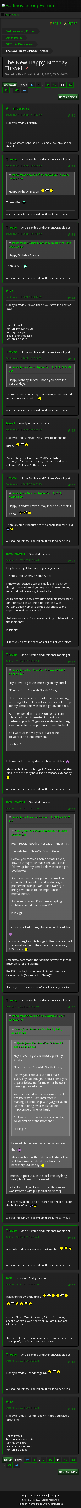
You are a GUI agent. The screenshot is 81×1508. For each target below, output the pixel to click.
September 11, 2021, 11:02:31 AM (24, 165)
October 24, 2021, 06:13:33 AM (22, 1360)
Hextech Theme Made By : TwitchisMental (40, 1503)
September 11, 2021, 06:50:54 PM (24, 484)
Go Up (8, 1459)
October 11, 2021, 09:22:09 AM (22, 560)
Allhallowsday (17, 108)
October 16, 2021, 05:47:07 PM (22, 1284)
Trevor (11, 159)
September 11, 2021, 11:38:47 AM (24, 296)
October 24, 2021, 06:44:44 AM (22, 1407)
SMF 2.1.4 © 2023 (31, 1500)
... (43, 85)
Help (24, 1495)
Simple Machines (50, 1500)
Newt (10, 423)
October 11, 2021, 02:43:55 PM (22, 1006)
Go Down (10, 85)
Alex (9, 290)
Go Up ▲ (55, 1495)
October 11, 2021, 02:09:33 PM (22, 808)
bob (9, 1278)
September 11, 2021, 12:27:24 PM (24, 358)
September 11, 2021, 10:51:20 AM (24, 114)
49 (16, 90)
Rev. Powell (15, 554)
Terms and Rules (38, 1495)
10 (54, 85)
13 (6, 90)
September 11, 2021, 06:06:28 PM (24, 429)
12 (70, 85)
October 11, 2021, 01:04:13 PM (22, 661)
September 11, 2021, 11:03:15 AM (24, 233)
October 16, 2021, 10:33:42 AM (22, 1236)
